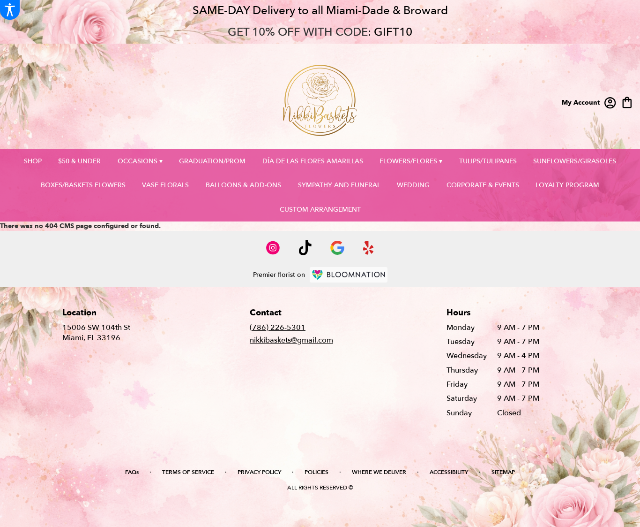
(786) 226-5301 (277, 327)
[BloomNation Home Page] (348, 275)
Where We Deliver (379, 472)
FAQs (132, 472)
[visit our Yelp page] (368, 248)
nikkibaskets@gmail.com (291, 340)
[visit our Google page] (337, 248)
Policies (316, 472)
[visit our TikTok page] (305, 247)
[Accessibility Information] (10, 10)
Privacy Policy (259, 472)
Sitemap (503, 472)
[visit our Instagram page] (273, 248)
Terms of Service (188, 472)
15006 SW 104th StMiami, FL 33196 (96, 332)
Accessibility (449, 472)
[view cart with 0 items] (627, 101)
